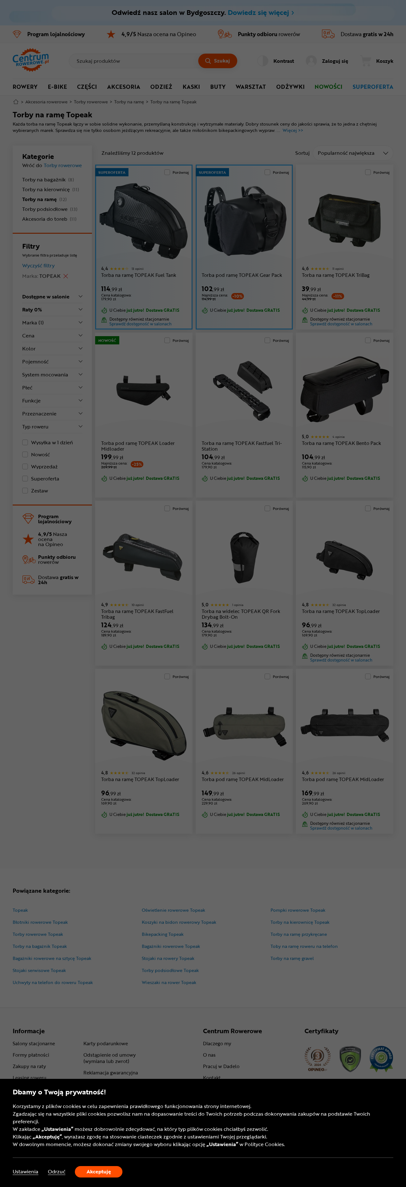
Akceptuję (99, 1171)
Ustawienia (25, 1172)
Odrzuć (56, 1172)
